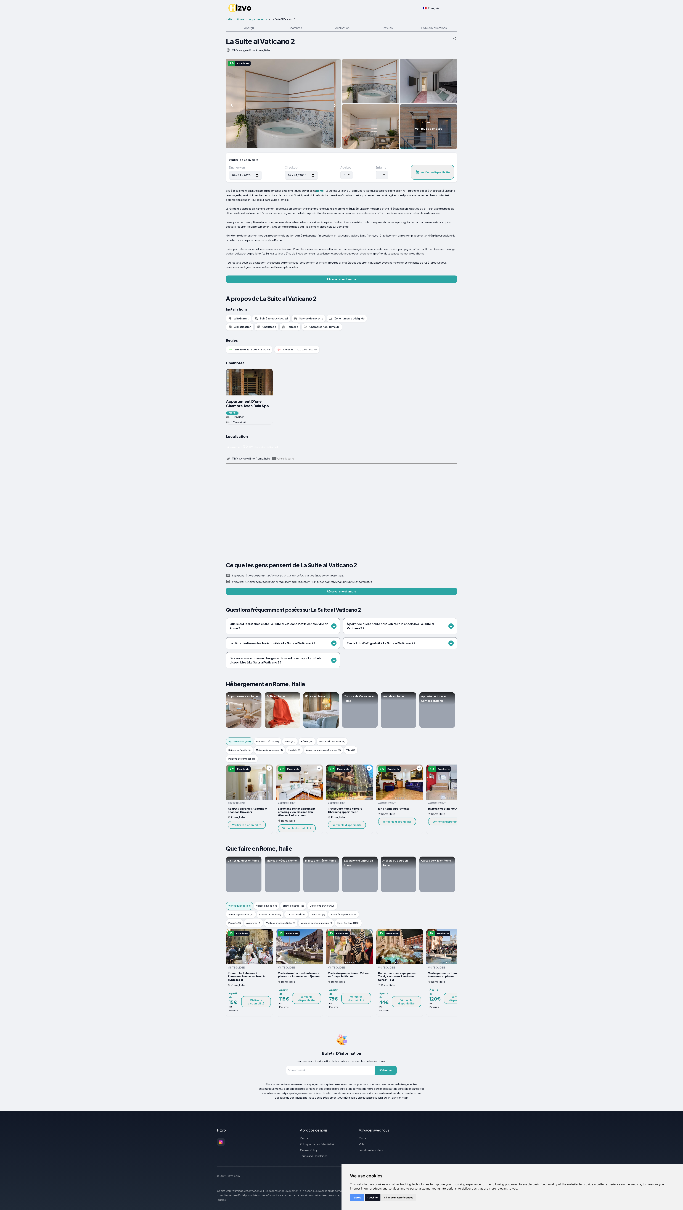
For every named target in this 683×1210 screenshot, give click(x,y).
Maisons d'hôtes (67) (267, 741)
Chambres (295, 28)
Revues (388, 28)
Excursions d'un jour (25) (322, 905)
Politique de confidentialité (317, 1144)
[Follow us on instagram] (221, 1142)
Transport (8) (318, 914)
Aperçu (249, 28)
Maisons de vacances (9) (332, 741)
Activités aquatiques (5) (343, 914)
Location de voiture (371, 1150)
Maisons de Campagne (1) (241, 758)
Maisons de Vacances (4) (269, 750)
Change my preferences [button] (398, 1197)
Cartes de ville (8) (296, 914)
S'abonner (386, 1070)
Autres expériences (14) (240, 914)
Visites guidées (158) (239, 905)
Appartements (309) (239, 741)
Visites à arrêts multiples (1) (280, 923)
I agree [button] (357, 1197)
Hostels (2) (294, 750)
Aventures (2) (253, 923)
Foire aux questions (434, 28)
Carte (362, 1138)
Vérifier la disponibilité (435, 172)
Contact (305, 1138)
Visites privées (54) (266, 905)
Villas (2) (350, 750)
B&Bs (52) (290, 741)
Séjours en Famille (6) (239, 750)
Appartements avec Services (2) (323, 750)
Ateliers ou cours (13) (270, 914)
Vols (361, 1144)
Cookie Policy (308, 1150)
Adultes (345, 167)
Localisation (342, 28)
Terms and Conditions (313, 1155)
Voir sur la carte (285, 458)
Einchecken (237, 167)
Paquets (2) (234, 923)
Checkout (291, 167)
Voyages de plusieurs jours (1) (316, 923)
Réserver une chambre (341, 279)
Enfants (381, 167)
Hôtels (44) (307, 741)
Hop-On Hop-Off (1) (348, 923)
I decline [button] (372, 1197)
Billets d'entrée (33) (293, 905)
